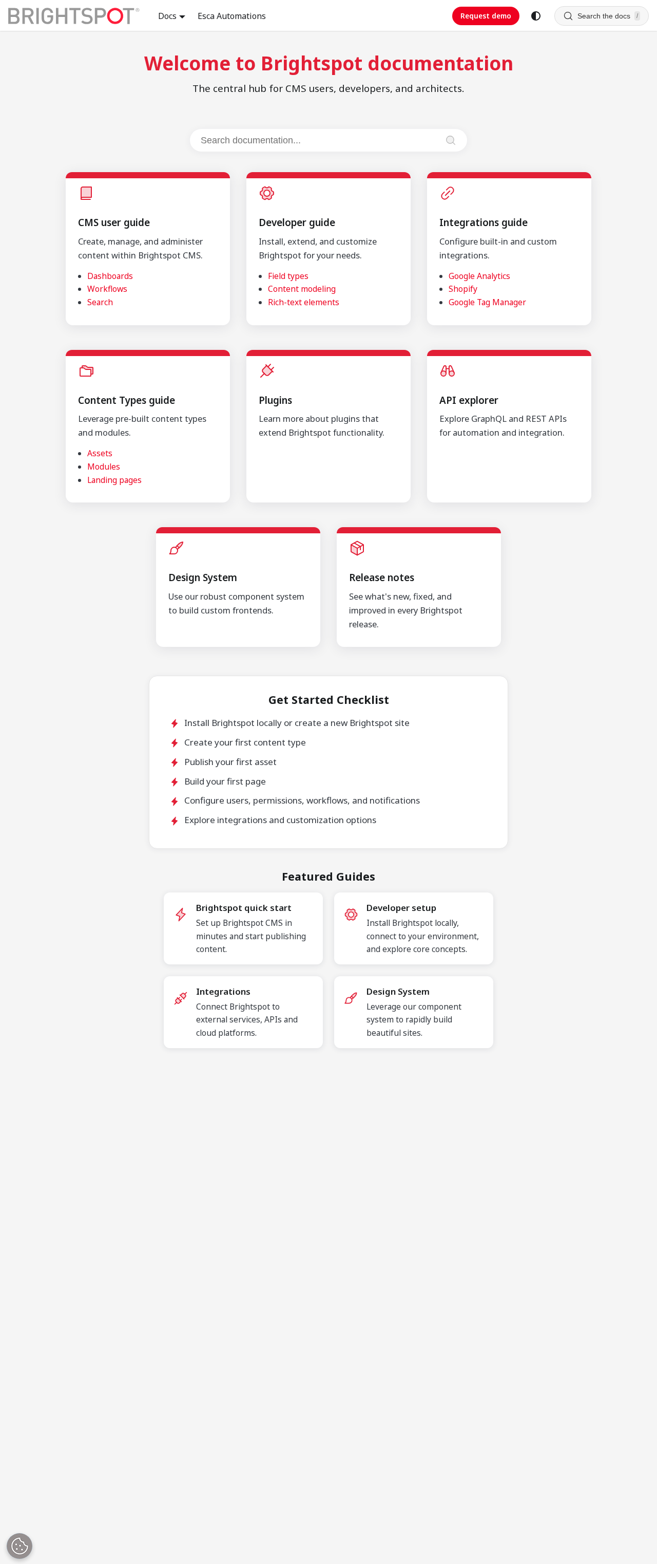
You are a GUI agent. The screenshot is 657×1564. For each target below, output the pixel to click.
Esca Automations (232, 16)
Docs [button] (167, 16)
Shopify (463, 288)
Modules (103, 466)
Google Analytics (479, 276)
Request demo (485, 16)
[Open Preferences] (19, 1546)
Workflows (107, 288)
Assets (99, 453)
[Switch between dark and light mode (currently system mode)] (536, 16)
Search (100, 302)
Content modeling (302, 288)
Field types (288, 276)
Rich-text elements (303, 302)
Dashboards (110, 276)
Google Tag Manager (487, 302)
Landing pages (114, 480)
